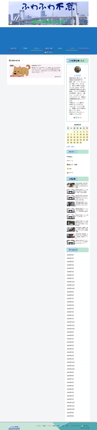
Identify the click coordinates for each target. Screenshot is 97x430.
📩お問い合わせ (85, 425)
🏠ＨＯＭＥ (38, 425)
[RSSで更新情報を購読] (81, 118)
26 (87, 140)
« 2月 (68, 146)
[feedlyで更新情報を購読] (79, 118)
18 (84, 137)
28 (71, 142)
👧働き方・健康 (56, 425)
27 (68, 142)
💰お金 (62, 425)
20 (68, 140)
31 (80, 142)
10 (80, 134)
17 (80, 137)
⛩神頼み (44, 425)
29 (74, 142)
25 (84, 140)
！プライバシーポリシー (75, 425)
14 (71, 137)
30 (77, 142)
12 (87, 134)
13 (68, 137)
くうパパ (77, 75)
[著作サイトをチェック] (74, 118)
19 (87, 137)
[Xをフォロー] (76, 118)
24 (80, 140)
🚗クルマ (67, 425)
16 (77, 137)
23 (77, 140)
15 (74, 137)
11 (84, 134)
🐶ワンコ (49, 425)
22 (74, 140)
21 (71, 140)
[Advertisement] (48, 36)
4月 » (72, 146)
